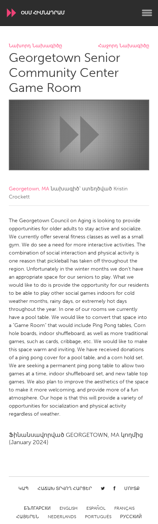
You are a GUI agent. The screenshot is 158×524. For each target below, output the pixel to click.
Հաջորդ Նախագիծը (123, 46)
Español (95, 508)
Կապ (23, 488)
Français (124, 508)
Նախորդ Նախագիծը (35, 46)
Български (37, 508)
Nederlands (62, 516)
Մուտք (132, 488)
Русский (131, 516)
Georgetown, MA (29, 189)
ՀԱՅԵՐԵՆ (27, 516)
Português (98, 516)
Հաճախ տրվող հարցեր (64, 488)
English (69, 508)
